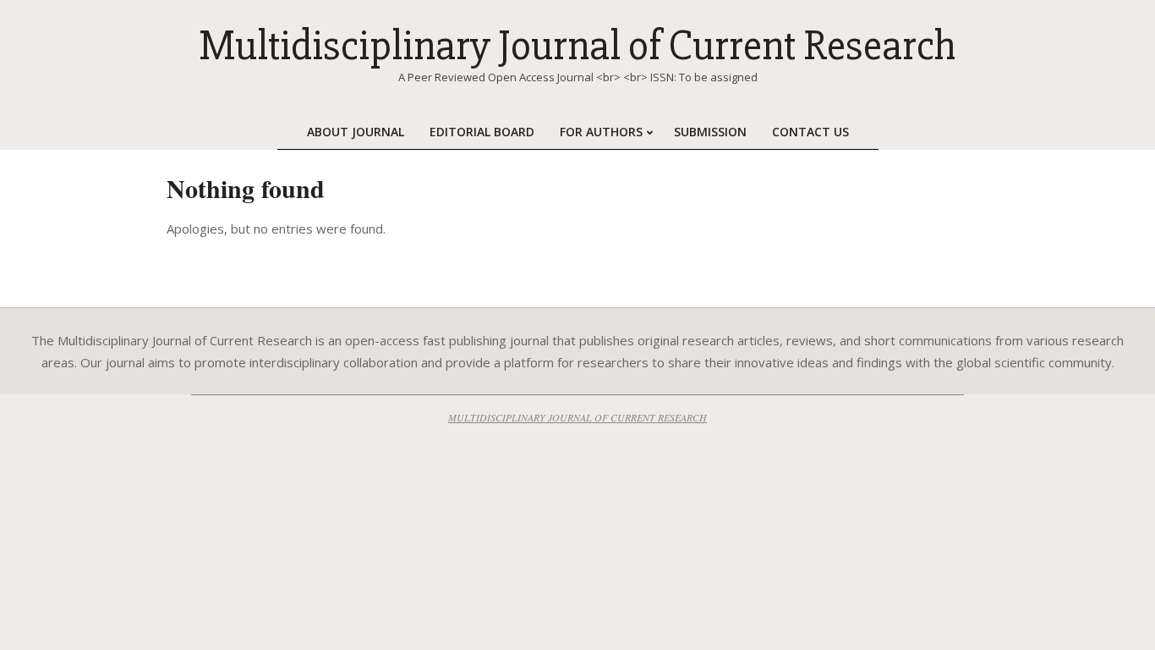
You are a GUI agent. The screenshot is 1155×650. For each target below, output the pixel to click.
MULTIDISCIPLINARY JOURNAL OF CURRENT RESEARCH (577, 417)
